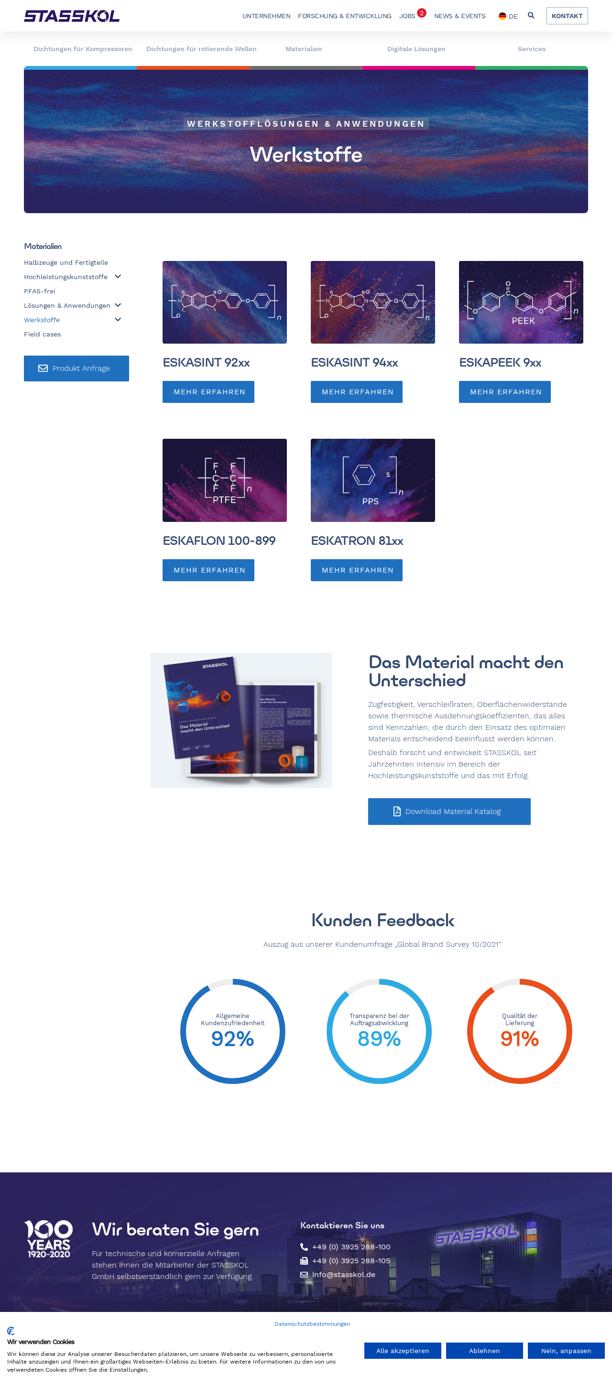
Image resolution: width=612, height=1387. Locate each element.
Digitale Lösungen (416, 49)
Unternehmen (266, 16)
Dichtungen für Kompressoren (82, 49)
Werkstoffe (42, 320)
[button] (531, 16)
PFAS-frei (39, 291)
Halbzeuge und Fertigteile (66, 262)
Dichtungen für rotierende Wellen (201, 49)
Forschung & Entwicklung (345, 16)
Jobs (411, 14)
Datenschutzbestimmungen (312, 1324)
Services (532, 49)
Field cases (42, 334)
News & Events (460, 16)
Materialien (303, 49)
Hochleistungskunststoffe (66, 277)
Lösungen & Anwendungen (67, 305)
